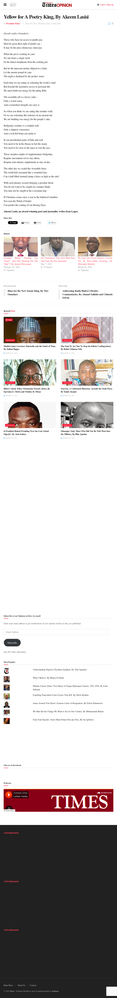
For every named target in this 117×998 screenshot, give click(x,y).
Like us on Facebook (12, 765)
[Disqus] (58, 489)
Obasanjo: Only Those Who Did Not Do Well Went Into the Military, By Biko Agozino (85, 432)
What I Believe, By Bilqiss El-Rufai (48, 677)
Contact (33, 985)
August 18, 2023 (11, 438)
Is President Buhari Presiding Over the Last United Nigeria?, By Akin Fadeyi (26, 432)
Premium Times (13, 23)
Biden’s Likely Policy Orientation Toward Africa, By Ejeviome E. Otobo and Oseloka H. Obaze (27, 390)
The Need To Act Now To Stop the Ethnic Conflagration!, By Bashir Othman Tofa (86, 348)
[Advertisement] (58, 743)
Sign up (110, 4)
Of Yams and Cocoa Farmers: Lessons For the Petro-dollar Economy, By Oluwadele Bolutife (95, 260)
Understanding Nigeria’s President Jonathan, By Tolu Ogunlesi (60, 669)
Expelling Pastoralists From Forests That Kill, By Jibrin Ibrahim (61, 694)
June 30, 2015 (31, 23)
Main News (8, 985)
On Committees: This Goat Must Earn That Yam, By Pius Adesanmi (58, 259)
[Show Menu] (5, 4)
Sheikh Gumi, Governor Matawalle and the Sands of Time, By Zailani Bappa (30, 348)
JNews (12, 991)
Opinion (10, 340)
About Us (21, 985)
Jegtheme (55, 991)
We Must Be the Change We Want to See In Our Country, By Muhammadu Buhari (68, 711)
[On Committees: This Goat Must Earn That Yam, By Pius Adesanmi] (58, 246)
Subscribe (12, 642)
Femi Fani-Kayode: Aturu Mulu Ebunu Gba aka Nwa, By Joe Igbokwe (63, 719)
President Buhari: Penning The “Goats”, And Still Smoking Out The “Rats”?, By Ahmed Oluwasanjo (21, 260)
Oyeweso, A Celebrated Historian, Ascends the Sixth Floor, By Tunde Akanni (86, 390)
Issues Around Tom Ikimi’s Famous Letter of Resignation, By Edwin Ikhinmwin (68, 703)
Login (102, 4)
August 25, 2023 (11, 353)
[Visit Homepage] (57, 5)
